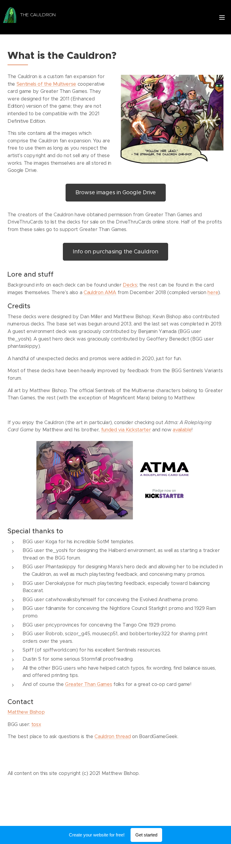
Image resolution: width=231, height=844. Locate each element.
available (182, 430)
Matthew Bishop (26, 712)
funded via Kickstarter (126, 430)
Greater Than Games (88, 684)
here (213, 292)
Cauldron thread (112, 736)
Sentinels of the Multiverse (46, 84)
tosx (36, 724)
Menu (222, 17)
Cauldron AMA (100, 292)
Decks (130, 285)
